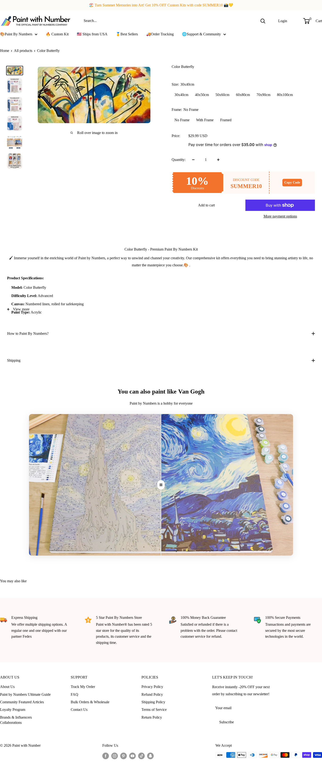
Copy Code (292, 182)
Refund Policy (152, 694)
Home (4, 51)
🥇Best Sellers (127, 34)
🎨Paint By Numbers (16, 34)
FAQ (74, 694)
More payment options (280, 216)
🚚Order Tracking (160, 34)
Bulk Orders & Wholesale (90, 702)
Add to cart (206, 205)
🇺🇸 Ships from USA (92, 34)
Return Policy (151, 717)
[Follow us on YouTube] (132, 755)
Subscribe (226, 722)
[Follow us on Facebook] (105, 755)
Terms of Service (154, 710)
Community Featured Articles (22, 702)
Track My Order (83, 687)
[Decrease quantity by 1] (193, 160)
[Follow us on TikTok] (141, 755)
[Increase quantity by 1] (218, 160)
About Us (7, 687)
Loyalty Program (12, 710)
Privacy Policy (152, 687)
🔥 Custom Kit (57, 34)
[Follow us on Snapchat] (150, 755)
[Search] (263, 21)
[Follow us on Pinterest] (123, 755)
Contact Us (79, 710)
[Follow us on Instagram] (114, 755)
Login (282, 21)
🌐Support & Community (201, 34)
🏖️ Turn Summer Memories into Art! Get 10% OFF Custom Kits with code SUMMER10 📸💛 (161, 5)
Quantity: (179, 160)
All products (23, 51)
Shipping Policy (153, 702)
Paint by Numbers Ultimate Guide (25, 694)
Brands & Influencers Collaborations (16, 720)
